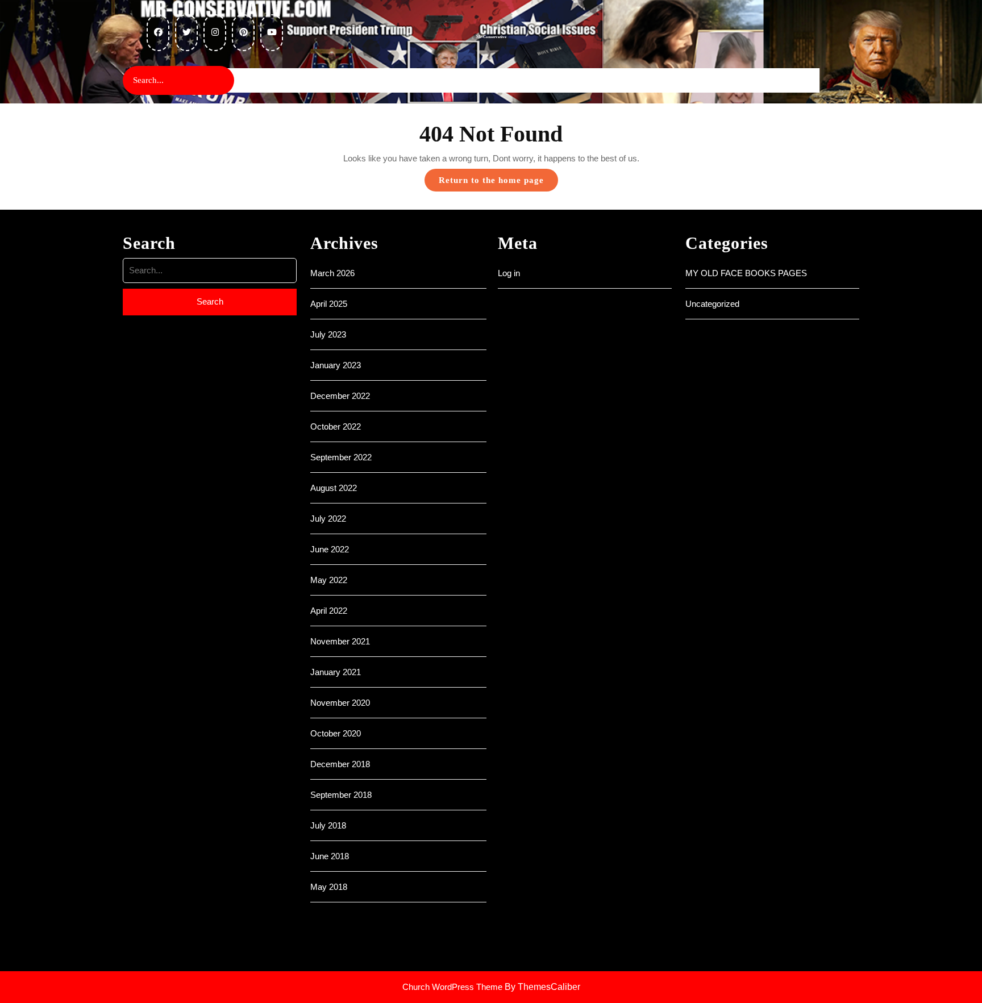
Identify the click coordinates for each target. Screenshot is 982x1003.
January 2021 (335, 672)
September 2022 (341, 457)
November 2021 (340, 641)
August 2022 (333, 488)
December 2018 (340, 764)
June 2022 (329, 549)
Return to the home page (498, 183)
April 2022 (328, 610)
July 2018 (328, 825)
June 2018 (329, 856)
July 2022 (328, 518)
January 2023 (335, 365)
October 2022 (335, 426)
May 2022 (328, 580)
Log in (509, 273)
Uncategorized (712, 304)
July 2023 (328, 334)
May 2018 (328, 887)
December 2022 (340, 396)
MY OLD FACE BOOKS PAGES (746, 273)
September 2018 (341, 795)
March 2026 (332, 273)
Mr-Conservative (491, 37)
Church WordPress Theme (452, 987)
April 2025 (328, 304)
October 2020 (335, 733)
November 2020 (340, 702)
